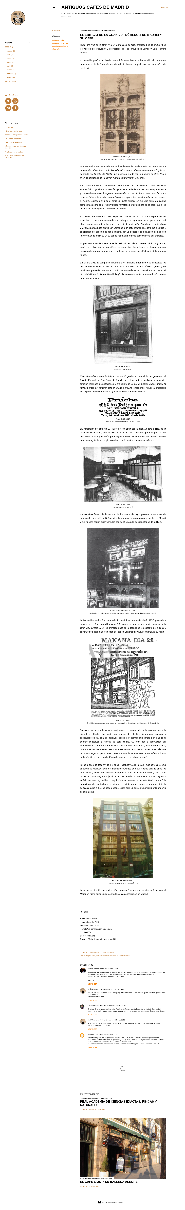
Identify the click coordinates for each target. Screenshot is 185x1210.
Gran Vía (56, 49)
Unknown (91, 1034)
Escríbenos (13, 95)
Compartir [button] (56, 30)
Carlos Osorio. (93, 1005)
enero (10, 77)
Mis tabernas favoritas (14, 152)
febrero (11, 74)
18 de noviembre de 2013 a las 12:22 (112, 1020)
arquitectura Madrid (60, 46)
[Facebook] (15, 108)
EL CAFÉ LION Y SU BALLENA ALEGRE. (109, 1181)
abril (10, 66)
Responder (92, 984)
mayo (10, 62)
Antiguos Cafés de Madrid (95, 7)
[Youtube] (15, 101)
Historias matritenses (13, 131)
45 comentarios (94, 1186)
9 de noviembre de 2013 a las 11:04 (112, 989)
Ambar (90, 969)
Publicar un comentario (97, 1109)
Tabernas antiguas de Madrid (16, 135)
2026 (9, 47)
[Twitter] (8, 101)
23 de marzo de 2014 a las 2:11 (107, 1034)
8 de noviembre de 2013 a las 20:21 (106, 969)
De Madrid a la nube (13, 139)
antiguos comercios (60, 43)
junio (10, 58)
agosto (11, 51)
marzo (10, 70)
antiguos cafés (58, 40)
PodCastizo (9, 127)
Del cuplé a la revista (13, 142)
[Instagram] (8, 108)
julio (10, 55)
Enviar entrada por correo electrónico (101, 952)
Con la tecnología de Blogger (112, 1202)
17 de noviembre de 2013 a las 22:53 (113, 1005)
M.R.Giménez (93, 989)
